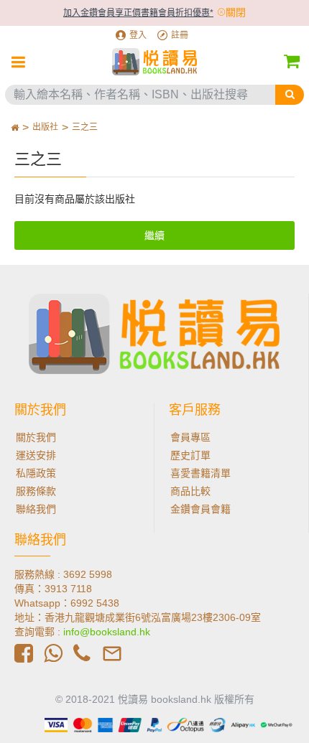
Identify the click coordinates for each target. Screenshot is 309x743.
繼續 (154, 235)
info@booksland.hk (106, 631)
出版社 (45, 127)
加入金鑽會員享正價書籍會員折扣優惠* (138, 13)
